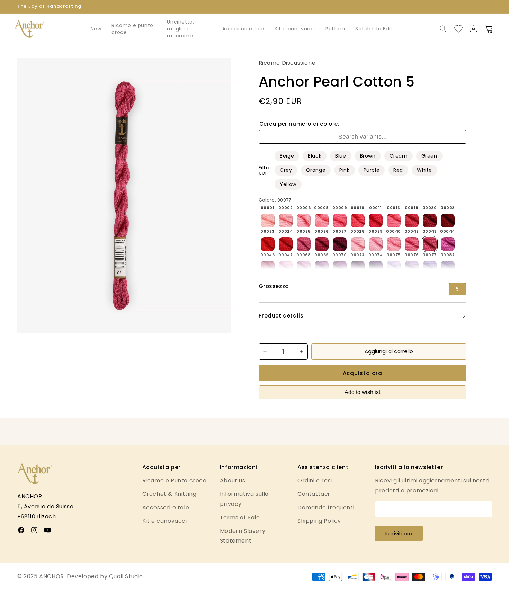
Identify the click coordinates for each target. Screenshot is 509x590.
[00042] (412, 220)
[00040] (394, 220)
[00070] (340, 244)
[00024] (286, 220)
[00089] (268, 268)
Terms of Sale (240, 517)
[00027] (340, 220)
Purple (372, 170)
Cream (399, 155)
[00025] (304, 220)
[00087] (448, 244)
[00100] (340, 268)
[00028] (358, 220)
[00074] (376, 244)
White (424, 170)
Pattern (335, 28)
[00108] (394, 268)
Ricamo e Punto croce (174, 480)
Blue (340, 155)
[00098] (322, 268)
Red (398, 170)
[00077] (430, 244)
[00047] (286, 244)
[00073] (358, 244)
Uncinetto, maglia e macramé (180, 28)
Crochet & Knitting (169, 494)
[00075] (394, 244)
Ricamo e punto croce (132, 29)
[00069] (322, 244)
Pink (344, 170)
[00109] (412, 268)
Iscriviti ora (398, 533)
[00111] (448, 268)
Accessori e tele (243, 28)
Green (429, 155)
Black (314, 155)
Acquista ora (362, 373)
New (96, 28)
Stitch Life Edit (374, 28)
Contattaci (313, 494)
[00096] (304, 268)
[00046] (268, 244)
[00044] (448, 220)
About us (232, 480)
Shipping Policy (319, 521)
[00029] (376, 220)
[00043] (430, 220)
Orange (316, 170)
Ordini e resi (314, 480)
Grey (286, 170)
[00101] (358, 268)
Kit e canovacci (295, 28)
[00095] (286, 268)
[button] (443, 28)
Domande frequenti (325, 507)
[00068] (304, 244)
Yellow (288, 184)
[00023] (268, 220)
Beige (287, 155)
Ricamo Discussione (287, 63)
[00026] (322, 220)
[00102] (376, 268)
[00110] (430, 268)
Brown (368, 155)
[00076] (412, 244)
